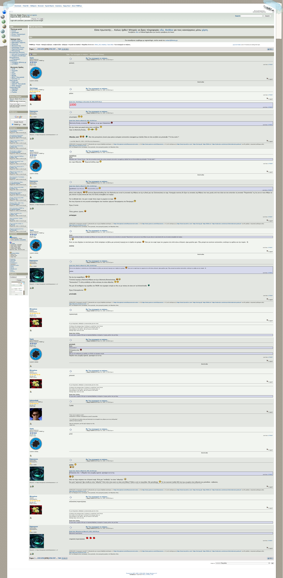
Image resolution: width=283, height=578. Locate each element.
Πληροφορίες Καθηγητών (15, 60)
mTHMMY (15, 64)
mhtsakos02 (14, 269)
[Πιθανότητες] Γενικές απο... (17, 171)
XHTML (148, 574)
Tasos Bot (13, 230)
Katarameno (34, 111)
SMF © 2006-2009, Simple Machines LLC (146, 573)
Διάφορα (64, 44)
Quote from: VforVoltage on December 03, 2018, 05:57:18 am (85, 101)
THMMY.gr (32, 44)
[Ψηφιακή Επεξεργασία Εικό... (17, 228)
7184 (59, 49)
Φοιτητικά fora (16, 46)
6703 (39, 49)
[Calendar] (3, 31)
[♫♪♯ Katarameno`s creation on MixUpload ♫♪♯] (33, 139)
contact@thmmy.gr (171, 40)
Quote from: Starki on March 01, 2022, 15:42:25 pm (83, 265)
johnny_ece (14, 188)
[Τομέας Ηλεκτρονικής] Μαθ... (17, 187)
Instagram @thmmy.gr (19, 62)
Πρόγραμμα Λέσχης (18, 47)
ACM (13, 69)
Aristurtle (15, 70)
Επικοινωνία (16, 36)
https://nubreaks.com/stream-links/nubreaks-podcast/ (226, 144)
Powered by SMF (130, 573)
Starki (32, 58)
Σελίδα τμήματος (17, 41)
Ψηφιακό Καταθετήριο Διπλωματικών (18, 56)
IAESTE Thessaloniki (19, 84)
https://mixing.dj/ (197, 144)
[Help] (4, 21)
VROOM (14, 90)
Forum (14, 31)
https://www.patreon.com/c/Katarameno (152, 144)
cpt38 (12, 266)
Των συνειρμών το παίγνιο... (122, 44)
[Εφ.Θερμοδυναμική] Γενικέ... (17, 161)
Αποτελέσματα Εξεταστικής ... (17, 135)
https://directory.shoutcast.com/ (77, 145)
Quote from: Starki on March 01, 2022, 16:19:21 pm (83, 470)
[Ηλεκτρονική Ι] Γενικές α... (16, 192)
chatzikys (104, 44)
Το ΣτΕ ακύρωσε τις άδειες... (17, 182)
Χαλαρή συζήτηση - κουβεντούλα (51, 44)
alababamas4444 (15, 152)
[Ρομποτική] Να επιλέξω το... (17, 223)
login (28, 15)
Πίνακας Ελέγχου (15, 96)
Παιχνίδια (84, 44)
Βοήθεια (169, 30)
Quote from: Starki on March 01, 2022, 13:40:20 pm (83, 186)
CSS (152, 574)
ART (13, 72)
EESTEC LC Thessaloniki (15, 79)
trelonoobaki (34, 400)
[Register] (5, 41)
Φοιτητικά (41, 6)
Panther (14, 92)
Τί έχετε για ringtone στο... (16, 213)
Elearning (15, 44)
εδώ (162, 30)
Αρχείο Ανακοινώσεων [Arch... (17, 140)
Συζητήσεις (58, 6)
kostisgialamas (15, 204)
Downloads (18, 6)
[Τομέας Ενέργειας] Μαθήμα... (17, 156)
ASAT (14, 74)
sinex (12, 270)
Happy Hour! (67, 6)
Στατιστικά (13, 234)
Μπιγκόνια (14, 131)
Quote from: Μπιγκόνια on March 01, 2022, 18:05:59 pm (84, 531)
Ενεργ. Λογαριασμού (18, 34)
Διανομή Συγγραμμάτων (19, 54)
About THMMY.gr (77, 6)
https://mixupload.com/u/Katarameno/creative (126, 144)
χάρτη (205, 30)
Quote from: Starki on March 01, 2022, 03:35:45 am (83, 120)
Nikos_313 (14, 141)
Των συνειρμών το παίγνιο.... (17, 130)
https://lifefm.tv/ (207, 144)
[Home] (5, 12)
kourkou (13, 178)
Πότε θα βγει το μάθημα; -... (17, 151)
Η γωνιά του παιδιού (74, 44)
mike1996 (13, 260)
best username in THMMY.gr (17, 208)
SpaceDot (15, 89)
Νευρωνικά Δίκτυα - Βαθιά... (16, 218)
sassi (12, 219)
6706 (50, 49)
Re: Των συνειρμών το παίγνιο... (97, 58)
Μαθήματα (33, 6)
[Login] (4, 36)
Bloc (144, 574)
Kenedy (13, 261)
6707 (54, 49)
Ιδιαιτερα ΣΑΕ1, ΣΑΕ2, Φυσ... (17, 203)
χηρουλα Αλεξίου (15, 183)
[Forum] (3, 16)
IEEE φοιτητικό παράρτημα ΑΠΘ (15, 86)
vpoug (12, 267)
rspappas (13, 264)
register (34, 15)
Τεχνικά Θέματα (49, 6)
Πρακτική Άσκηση (17, 49)
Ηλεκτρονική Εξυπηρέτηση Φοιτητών (17, 51)
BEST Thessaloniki (18, 77)
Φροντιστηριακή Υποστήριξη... (17, 177)
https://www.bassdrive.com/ (184, 144)
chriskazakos (14, 262)
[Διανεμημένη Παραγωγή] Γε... (17, 166)
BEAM (14, 75)
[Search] (5, 26)
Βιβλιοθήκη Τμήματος (18, 42)
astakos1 (13, 259)
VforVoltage (34, 88)
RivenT (13, 225)
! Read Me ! (26, 6)
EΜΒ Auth (15, 82)
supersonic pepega (16, 136)
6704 (42, 49)
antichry (13, 271)
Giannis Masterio (15, 193)
